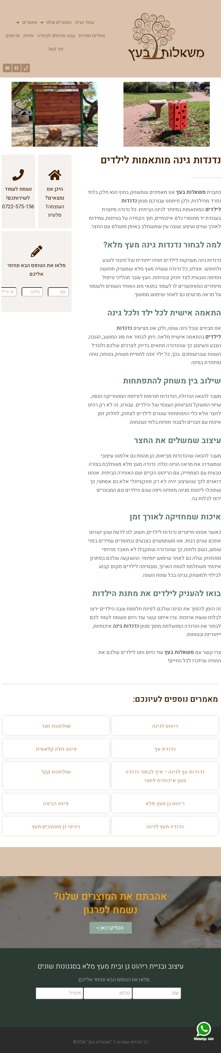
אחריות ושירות (92, 35)
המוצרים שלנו (59, 22)
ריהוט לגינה (165, 726)
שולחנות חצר (56, 726)
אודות (28, 35)
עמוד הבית (84, 22)
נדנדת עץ (165, 749)
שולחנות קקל (56, 772)
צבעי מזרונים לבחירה (56, 35)
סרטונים (12, 35)
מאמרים (29, 22)
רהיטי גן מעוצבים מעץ (56, 827)
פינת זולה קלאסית (56, 749)
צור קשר (55, 49)
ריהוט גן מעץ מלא (165, 804)
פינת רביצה (56, 804)
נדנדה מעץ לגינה (165, 827)
